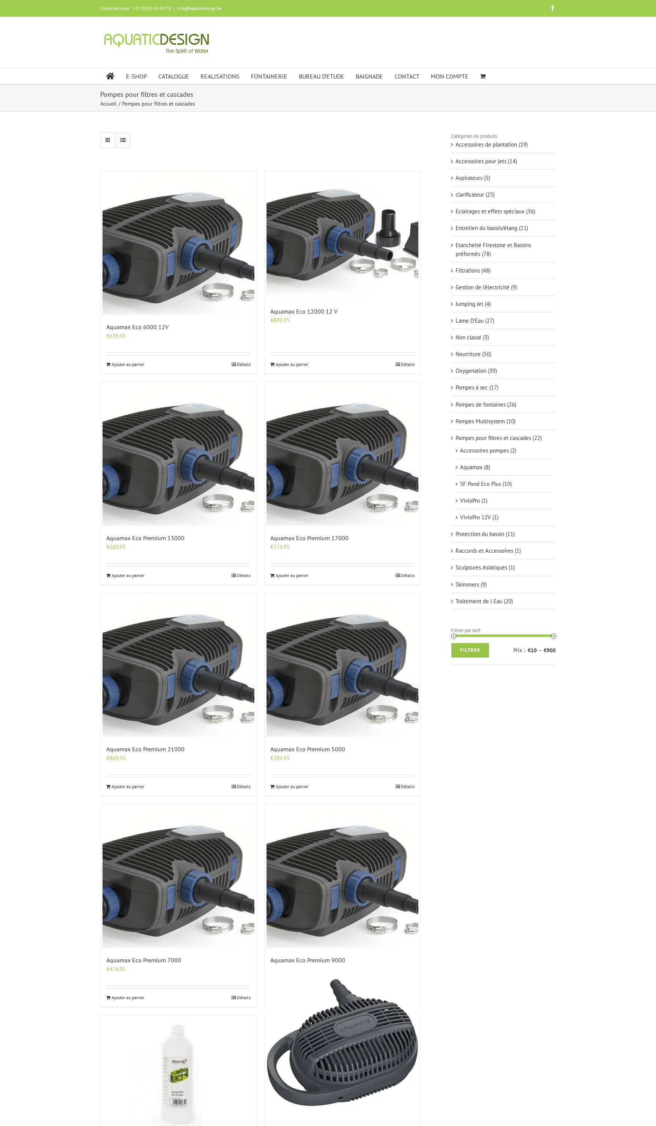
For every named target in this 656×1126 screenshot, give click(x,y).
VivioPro (470, 500)
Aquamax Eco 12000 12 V (303, 311)
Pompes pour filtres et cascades (493, 438)
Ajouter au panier (128, 364)
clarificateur (470, 194)
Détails (244, 364)
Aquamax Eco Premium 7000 (143, 960)
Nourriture (468, 354)
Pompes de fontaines (481, 404)
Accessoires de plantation (486, 144)
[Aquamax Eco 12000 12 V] (342, 235)
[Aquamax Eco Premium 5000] (342, 665)
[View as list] (122, 140)
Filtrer (470, 650)
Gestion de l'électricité (482, 287)
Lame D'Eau (470, 320)
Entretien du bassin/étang (486, 228)
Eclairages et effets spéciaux (490, 211)
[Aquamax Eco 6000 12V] (178, 243)
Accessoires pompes (484, 450)
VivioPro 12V (475, 517)
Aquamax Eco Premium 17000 (309, 538)
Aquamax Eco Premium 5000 (307, 749)
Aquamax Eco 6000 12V (137, 327)
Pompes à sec (472, 387)
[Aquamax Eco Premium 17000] (342, 454)
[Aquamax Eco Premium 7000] (178, 876)
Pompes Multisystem (480, 421)
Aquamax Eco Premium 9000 (307, 960)
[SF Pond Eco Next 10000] (342, 1042)
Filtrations (468, 270)
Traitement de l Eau (479, 601)
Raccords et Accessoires (484, 550)
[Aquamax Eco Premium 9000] (342, 876)
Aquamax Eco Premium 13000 (145, 538)
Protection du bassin (480, 534)
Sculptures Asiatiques (481, 567)
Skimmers (467, 584)
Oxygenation (471, 370)
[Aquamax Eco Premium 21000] (178, 665)
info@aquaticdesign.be (199, 8)
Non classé (468, 337)
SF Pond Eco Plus (480, 483)
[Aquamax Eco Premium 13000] (178, 454)
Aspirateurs (469, 177)
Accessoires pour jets (481, 161)
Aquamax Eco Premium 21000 (145, 749)
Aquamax (471, 467)
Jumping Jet (469, 304)
